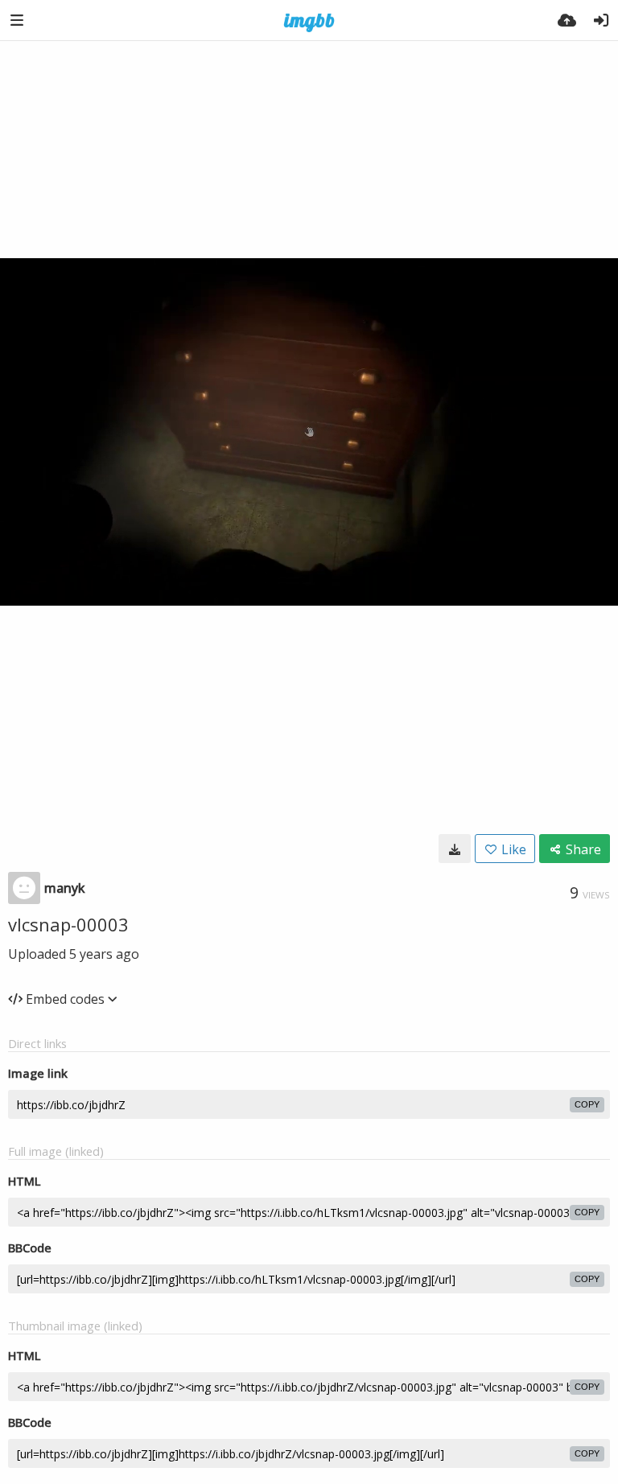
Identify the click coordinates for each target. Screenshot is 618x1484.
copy (587, 1104)
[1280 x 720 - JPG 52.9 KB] (455, 848)
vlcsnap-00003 (68, 924)
